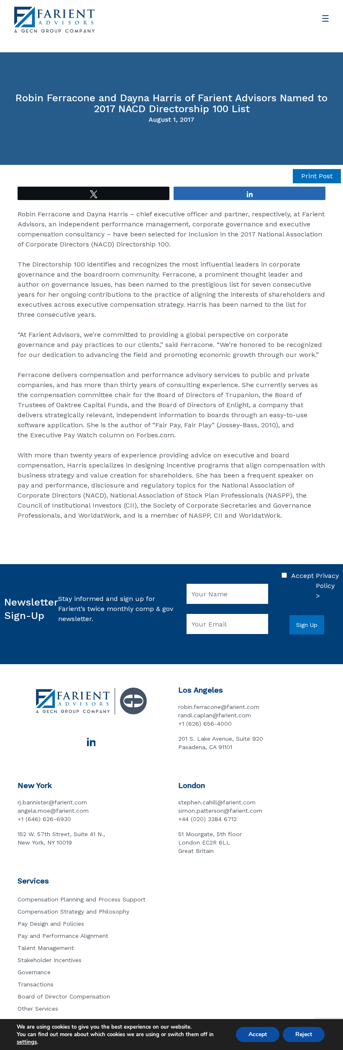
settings (27, 1042)
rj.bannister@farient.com (52, 802)
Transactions (36, 984)
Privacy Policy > (327, 586)
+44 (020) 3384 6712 (207, 819)
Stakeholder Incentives (50, 960)
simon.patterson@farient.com (220, 810)
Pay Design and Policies (51, 923)
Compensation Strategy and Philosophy (73, 911)
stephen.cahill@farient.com (217, 802)
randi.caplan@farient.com (214, 715)
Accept (257, 1034)
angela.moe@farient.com (53, 810)
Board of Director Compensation (64, 996)
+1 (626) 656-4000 (205, 723)
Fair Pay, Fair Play (183, 425)
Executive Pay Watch (63, 435)
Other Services (38, 1008)
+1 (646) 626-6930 (44, 819)
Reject (303, 1034)
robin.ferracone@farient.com (218, 706)
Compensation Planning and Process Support (82, 899)
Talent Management (46, 948)
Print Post (317, 176)
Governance (34, 972)
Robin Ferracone (44, 214)
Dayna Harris (107, 214)
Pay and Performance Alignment (63, 935)
